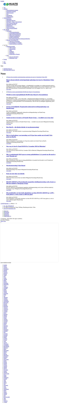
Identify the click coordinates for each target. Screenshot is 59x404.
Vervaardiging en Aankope (15, 42)
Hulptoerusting (9, 16)
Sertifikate (11, 51)
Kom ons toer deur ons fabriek (15, 173)
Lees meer (8, 89)
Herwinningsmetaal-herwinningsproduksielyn (19, 38)
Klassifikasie (9, 15)
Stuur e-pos (3, 221)
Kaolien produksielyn (14, 37)
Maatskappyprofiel (10, 46)
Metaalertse (9, 19)
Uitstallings (11, 53)
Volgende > (6, 203)
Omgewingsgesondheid (11, 28)
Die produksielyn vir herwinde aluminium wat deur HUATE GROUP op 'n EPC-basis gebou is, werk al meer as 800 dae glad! (30, 193)
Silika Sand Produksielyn (15, 34)
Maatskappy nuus (13, 58)
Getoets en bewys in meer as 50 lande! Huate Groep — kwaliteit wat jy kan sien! (29, 117)
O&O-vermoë (12, 47)
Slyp (7, 14)
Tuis (4, 7)
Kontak (5, 59)
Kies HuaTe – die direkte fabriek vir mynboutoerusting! (22, 127)
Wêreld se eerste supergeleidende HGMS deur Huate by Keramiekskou (27, 94)
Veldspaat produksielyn (14, 36)
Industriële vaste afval (11, 24)
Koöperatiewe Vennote (14, 54)
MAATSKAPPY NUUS (9, 70)
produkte (5, 9)
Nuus (7, 55)
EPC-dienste (6, 29)
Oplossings (8, 31)
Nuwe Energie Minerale (11, 23)
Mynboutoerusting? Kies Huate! (15, 165)
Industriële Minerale (10, 20)
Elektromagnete (9, 12)
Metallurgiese (9, 25)
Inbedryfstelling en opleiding (15, 43)
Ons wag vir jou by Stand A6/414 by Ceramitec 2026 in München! (25, 146)
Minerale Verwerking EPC (12, 40)
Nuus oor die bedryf (13, 56)
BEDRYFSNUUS (7, 68)
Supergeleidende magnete (12, 10)
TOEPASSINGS (7, 18)
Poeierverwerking (10, 27)
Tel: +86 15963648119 (8, 206)
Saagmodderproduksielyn (15, 33)
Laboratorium (12, 49)
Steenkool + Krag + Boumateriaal (14, 21)
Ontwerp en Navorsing (14, 41)
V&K (10, 50)
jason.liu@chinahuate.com (9, 208)
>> (10, 203)
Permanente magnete (11, 11)
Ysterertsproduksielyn (14, 32)
